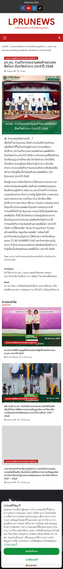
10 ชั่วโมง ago (27, 357)
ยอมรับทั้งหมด (31, 551)
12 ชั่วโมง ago (25, 482)
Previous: (30, 272)
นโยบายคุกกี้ (10, 544)
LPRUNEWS (31, 21)
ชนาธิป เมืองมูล (12, 357)
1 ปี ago (22, 71)
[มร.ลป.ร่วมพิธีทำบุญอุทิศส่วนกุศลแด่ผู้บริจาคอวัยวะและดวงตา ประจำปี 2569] (31, 326)
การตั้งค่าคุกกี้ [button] (31, 559)
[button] (5, 37)
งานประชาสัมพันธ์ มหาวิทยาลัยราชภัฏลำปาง (21, 58)
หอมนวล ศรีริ (11, 71)
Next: (31, 286)
